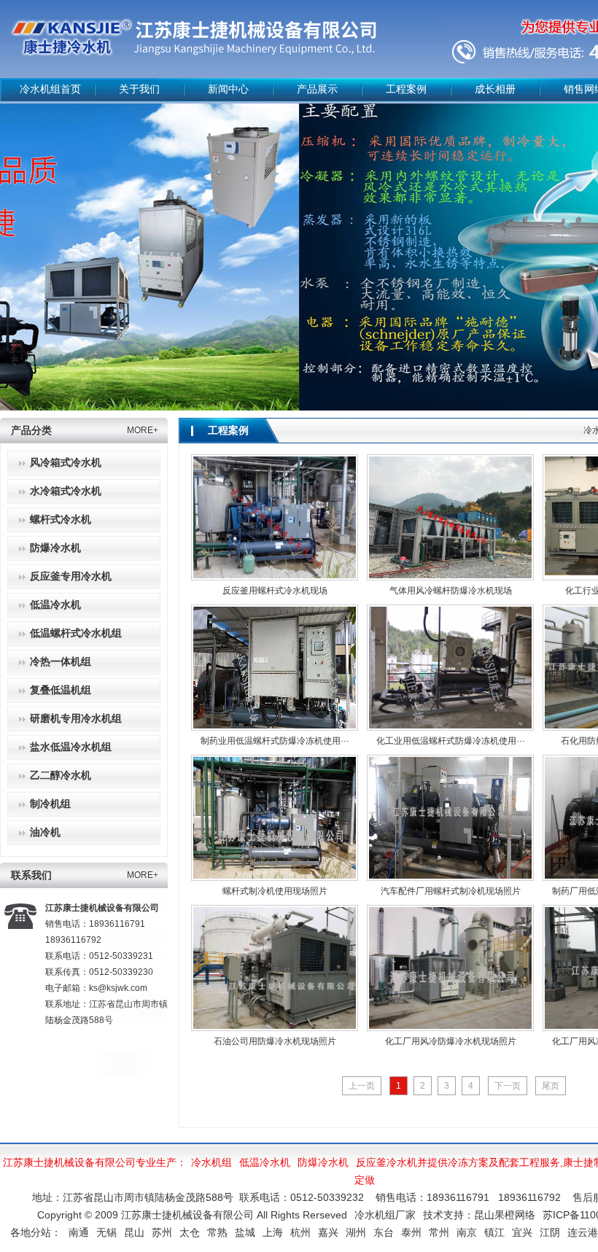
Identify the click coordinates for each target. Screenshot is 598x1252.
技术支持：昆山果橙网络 (479, 1215)
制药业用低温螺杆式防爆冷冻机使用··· (275, 741)
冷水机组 (211, 1162)
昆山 (134, 1232)
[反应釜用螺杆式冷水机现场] (274, 517)
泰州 (411, 1232)
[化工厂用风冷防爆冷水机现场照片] (450, 968)
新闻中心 (228, 89)
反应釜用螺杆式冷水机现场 (274, 591)
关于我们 (139, 89)
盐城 (245, 1232)
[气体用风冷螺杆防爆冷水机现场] (450, 517)
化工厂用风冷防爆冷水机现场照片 (450, 1041)
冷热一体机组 (60, 661)
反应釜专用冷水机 (71, 576)
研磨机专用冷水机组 (76, 718)
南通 (79, 1232)
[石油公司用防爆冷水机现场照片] (274, 968)
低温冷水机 (55, 604)
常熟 (217, 1232)
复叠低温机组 (60, 690)
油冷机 (45, 832)
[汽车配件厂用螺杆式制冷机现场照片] (450, 818)
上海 (273, 1232)
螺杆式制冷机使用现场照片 (274, 891)
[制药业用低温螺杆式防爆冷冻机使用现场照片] (274, 667)
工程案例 (406, 89)
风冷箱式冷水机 (65, 462)
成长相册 (495, 89)
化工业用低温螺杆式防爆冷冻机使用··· (450, 741)
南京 (467, 1232)
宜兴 (522, 1232)
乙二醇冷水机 (60, 775)
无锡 (106, 1232)
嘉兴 (328, 1232)
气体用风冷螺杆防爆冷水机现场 (450, 591)
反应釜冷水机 (386, 1162)
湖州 (356, 1232)
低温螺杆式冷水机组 (76, 633)
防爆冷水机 (55, 548)
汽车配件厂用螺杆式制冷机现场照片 (451, 891)
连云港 (582, 1232)
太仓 (189, 1232)
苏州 (162, 1232)
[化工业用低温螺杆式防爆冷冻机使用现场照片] (450, 667)
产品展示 (317, 89)
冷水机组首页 (50, 89)
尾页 (550, 1086)
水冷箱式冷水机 (65, 491)
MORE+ (142, 430)
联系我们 (31, 875)
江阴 (550, 1232)
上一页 (362, 1086)
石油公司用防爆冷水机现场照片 (275, 1041)
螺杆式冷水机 (60, 519)
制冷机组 (50, 803)
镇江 (494, 1232)
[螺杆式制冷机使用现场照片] (274, 818)
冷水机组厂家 (385, 1215)
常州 (439, 1232)
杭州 (300, 1232)
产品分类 (31, 430)
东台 (383, 1232)
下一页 (507, 1086)
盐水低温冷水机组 (71, 747)
